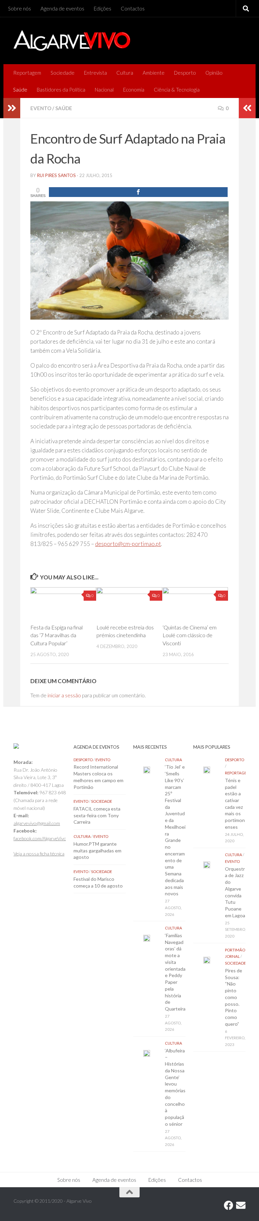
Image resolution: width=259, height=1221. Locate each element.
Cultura (124, 73)
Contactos (133, 8)
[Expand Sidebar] (11, 108)
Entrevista (95, 73)
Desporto (185, 73)
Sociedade (63, 73)
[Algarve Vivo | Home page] (71, 40)
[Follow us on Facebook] (228, 1205)
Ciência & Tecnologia (177, 89)
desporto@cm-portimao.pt (128, 543)
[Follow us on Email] (241, 1205)
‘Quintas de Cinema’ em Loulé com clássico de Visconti (190, 635)
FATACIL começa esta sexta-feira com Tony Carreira (97, 815)
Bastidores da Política (61, 89)
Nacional (104, 89)
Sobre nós (19, 8)
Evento (40, 108)
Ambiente (154, 73)
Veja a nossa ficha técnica (38, 853)
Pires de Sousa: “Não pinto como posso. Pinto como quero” (233, 997)
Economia (133, 89)
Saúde (20, 89)
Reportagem (27, 73)
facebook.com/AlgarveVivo (39, 838)
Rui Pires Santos (56, 175)
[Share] (138, 192)
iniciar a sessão (64, 695)
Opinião (214, 73)
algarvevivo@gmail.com (36, 823)
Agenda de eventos (62, 8)
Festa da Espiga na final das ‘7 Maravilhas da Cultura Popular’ (56, 635)
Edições (102, 8)
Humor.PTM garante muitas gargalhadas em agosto (97, 850)
